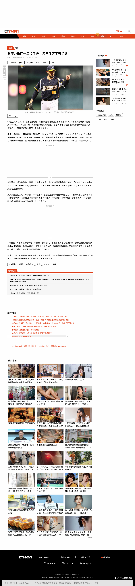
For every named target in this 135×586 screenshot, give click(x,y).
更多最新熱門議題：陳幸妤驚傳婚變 (25, 329)
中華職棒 (12, 62)
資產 (113, 119)
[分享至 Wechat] (4, 74)
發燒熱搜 (107, 557)
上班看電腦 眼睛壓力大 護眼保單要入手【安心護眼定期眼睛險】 (78, 424)
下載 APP (120, 31)
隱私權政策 (49, 583)
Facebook (51, 563)
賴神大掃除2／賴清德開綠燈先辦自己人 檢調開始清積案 (34, 326)
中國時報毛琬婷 (17, 58)
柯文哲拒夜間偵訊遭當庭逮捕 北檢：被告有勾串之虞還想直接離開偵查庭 (40, 320)
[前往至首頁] (12, 31)
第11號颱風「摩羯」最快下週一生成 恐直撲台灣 (28, 285)
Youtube (69, 563)
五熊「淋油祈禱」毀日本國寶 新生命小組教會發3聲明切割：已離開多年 (21, 468)
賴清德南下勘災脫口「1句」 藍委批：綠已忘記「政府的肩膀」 (21, 402)
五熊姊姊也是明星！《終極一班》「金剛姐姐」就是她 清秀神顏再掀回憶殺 (78, 489)
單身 (99, 119)
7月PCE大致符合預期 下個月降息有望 (24, 293)
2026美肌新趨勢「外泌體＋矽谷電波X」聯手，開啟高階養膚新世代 (78, 511)
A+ (10, 116)
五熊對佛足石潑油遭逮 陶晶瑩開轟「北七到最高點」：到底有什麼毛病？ (50, 381)
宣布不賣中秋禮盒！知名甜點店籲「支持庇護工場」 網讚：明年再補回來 (21, 533)
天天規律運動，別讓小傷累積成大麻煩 (50, 402)
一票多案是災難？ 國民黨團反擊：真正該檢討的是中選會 (50, 511)
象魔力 (45, 62)
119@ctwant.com (58, 346)
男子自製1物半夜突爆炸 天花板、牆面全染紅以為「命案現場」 (50, 533)
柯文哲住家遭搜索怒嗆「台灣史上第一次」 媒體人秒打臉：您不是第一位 (40, 316)
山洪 (111, 115)
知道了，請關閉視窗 (124, 578)
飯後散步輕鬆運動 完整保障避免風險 (78, 468)
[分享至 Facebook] (4, 71)
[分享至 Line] (4, 67)
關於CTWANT (45, 557)
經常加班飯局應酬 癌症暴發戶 (21, 423)
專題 (121, 36)
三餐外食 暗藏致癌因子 (75, 379)
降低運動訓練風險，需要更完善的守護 (50, 489)
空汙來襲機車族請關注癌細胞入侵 (21, 511)
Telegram (87, 563)
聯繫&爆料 (65, 557)
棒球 (20, 62)
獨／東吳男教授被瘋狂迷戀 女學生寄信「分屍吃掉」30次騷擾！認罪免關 (78, 446)
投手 (38, 62)
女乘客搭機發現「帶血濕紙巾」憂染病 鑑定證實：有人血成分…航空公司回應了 (43, 323)
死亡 (106, 119)
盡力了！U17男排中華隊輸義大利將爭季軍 (25, 289)
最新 (24, 36)
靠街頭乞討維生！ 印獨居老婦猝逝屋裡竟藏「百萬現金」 (21, 381)
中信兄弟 (29, 62)
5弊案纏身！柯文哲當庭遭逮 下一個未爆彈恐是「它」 (30, 275)
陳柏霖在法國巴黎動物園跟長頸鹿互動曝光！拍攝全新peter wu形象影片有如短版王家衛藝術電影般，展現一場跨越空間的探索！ (49, 280)
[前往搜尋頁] (129, 31)
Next (4, 79)
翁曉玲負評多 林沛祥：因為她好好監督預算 (21, 446)
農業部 (118, 115)
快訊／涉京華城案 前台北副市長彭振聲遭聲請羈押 (32, 333)
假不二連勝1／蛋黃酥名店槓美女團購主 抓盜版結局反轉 (50, 424)
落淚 (53, 62)
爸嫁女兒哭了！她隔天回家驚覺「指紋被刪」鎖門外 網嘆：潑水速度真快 (50, 468)
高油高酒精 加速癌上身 (47, 444)
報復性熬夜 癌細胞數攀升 (21, 336)
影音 (112, 36)
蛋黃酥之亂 (101, 115)
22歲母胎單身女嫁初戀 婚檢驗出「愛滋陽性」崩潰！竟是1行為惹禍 (78, 533)
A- (15, 116)
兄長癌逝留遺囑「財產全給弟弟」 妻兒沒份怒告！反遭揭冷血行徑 (21, 489)
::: (9, 39)
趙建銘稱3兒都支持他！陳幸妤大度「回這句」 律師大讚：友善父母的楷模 (77, 402)
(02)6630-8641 (30, 346)
